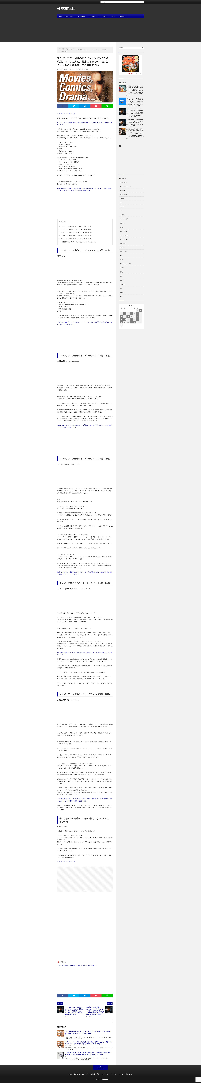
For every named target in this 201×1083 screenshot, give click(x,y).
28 (134, 322)
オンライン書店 (124, 219)
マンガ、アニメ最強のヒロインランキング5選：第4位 (75, 229)
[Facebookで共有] (62, 106)
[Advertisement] (100, 30)
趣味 (121, 288)
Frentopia (105, 1079)
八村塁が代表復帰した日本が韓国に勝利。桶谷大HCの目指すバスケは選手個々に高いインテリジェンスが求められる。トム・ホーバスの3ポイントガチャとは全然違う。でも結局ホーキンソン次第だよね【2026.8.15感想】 (135, 133)
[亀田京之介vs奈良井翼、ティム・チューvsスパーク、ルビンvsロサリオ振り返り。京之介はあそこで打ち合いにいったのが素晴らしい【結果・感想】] (109, 1009)
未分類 (122, 268)
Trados (122, 206)
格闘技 (122, 272)
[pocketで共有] (96, 106)
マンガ (78, 69)
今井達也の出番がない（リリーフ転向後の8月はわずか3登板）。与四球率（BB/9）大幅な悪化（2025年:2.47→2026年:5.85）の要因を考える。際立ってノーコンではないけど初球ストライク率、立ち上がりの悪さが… (134, 90)
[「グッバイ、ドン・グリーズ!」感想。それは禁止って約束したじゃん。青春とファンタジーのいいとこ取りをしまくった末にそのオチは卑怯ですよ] (60, 1044)
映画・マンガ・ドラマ (94, 16)
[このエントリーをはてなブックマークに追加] (85, 106)
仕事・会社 (123, 243)
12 (128, 316)
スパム (122, 227)
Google (122, 198)
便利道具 (122, 247)
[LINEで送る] (107, 106)
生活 (121, 276)
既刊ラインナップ (69, 16)
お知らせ (122, 223)
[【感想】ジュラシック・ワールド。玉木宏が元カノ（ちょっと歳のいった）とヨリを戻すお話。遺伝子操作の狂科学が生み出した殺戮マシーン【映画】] (60, 1055)
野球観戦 (122, 292)
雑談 (87, 69)
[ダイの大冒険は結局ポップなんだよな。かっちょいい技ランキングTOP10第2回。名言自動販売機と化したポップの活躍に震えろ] (60, 1033)
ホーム (113, 16)
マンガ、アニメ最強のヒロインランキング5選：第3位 (75, 232)
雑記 (84, 69)
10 (121, 316)
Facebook (122, 190)
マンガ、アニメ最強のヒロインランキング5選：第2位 (75, 235)
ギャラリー (105, 16)
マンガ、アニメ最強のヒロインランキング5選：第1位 (75, 238)
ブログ (60, 16)
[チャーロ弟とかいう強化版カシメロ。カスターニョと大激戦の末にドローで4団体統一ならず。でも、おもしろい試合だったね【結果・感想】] (60, 1009)
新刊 (121, 255)
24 (121, 322)
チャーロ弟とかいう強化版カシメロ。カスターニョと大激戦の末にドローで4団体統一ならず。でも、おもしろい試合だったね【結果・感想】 (74, 1010)
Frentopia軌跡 (123, 194)
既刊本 (122, 259)
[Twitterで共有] (73, 106)
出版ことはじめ (124, 251)
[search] (142, 2)
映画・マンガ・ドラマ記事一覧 (66, 113)
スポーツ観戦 (123, 231)
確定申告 (122, 280)
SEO (121, 202)
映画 (81, 69)
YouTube (122, 215)
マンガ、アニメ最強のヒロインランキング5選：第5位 (75, 226)
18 (125, 319)
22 (137, 319)
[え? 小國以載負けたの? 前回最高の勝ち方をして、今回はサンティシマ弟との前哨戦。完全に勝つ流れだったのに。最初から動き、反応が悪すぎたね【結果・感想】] (122, 122)
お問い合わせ (122, 16)
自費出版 (122, 284)
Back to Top (100, 1068)
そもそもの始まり (124, 235)
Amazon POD (123, 182)
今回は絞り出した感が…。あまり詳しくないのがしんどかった (78, 242)
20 (131, 319)
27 (131, 322)
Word (121, 210)
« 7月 (121, 327)
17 (121, 319)
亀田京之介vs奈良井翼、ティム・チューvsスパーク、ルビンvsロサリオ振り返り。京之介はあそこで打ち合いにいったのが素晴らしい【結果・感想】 (95, 1010)
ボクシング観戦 (81, 16)
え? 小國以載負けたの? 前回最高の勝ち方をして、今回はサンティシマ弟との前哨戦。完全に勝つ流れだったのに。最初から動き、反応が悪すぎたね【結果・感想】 (134, 122)
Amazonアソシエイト (125, 186)
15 (137, 316)
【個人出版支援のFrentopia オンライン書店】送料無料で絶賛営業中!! (76, 965)
